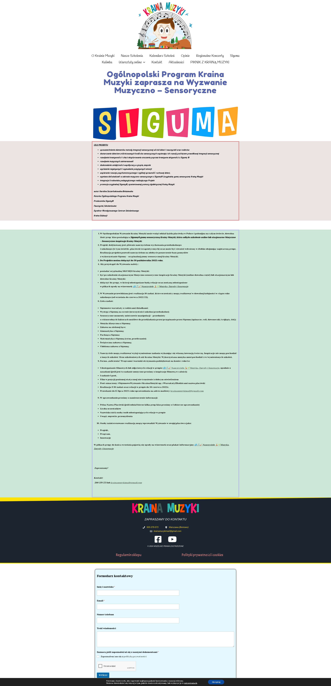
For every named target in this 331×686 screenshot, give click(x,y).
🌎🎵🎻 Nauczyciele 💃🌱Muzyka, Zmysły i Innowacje (160, 286)
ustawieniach (190, 683)
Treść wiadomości (106, 628)
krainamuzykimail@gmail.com (187, 391)
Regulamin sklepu (128, 555)
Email (100, 600)
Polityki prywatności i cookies (202, 555)
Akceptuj (216, 682)
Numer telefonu (105, 614)
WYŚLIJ (103, 675)
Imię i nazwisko (106, 587)
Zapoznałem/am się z (123, 656)
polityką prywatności (135, 656)
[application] (143, 62)
